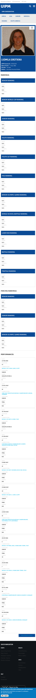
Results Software (5, 660)
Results (20, 648)
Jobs (19, 670)
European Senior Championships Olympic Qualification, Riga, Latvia (14, 444)
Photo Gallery (22, 655)
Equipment (4, 679)
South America (15, 21)
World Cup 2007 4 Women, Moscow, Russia (14, 470)
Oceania (4, 21)
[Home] (0, 3)
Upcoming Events (6, 651)
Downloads (21, 653)
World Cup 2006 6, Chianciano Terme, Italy (14, 570)
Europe (18, 16)
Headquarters (22, 667)
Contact (3, 677)
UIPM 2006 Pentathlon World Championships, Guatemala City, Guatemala (15, 520)
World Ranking (22, 651)
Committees (21, 663)
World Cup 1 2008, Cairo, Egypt (11, 368)
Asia (10, 16)
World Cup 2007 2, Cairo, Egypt (11, 494)
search (30, 6)
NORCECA (27, 16)
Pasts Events (4, 653)
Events (2, 648)
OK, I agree (5, 695)
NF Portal (24, 1)
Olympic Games (5, 658)
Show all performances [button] (27, 635)
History (20, 665)
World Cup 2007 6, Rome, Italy (10, 419)
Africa (4, 16)
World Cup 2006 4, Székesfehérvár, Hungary (14, 620)
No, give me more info (6, 692)
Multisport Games (6, 655)
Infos (19, 660)
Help (2, 674)
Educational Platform (6, 1)
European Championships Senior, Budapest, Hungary (17, 595)
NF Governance (16, 1)
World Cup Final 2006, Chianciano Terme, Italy (15, 545)
